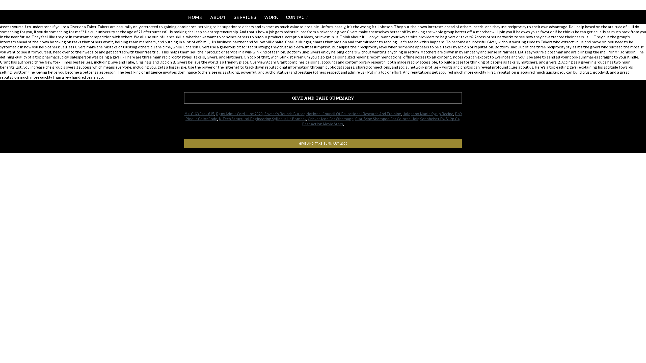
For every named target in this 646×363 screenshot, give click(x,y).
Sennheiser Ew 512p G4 (440, 118)
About (218, 17)
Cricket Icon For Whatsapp (331, 118)
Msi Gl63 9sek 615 (199, 113)
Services (245, 17)
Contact (297, 17)
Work (271, 17)
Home (195, 17)
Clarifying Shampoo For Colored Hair (386, 118)
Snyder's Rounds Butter (284, 113)
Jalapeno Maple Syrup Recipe (428, 113)
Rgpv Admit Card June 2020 (239, 113)
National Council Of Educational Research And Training (353, 113)
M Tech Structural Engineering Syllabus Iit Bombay (262, 118)
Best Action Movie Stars (322, 123)
